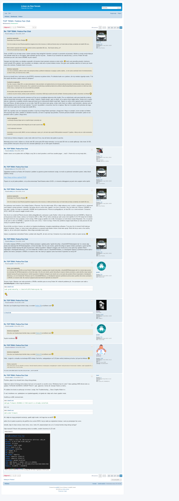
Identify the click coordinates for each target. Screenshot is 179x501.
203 (101, 274)
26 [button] (112, 28)
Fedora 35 (38, 305)
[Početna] (12, 6)
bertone (98, 311)
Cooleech (98, 355)
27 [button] (115, 28)
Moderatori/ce (14, 23)
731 (101, 156)
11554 (101, 314)
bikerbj (98, 153)
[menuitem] (9, 13)
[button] (100, 27)
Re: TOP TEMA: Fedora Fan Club (17, 31)
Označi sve (10, 286)
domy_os (98, 41)
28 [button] (118, 28)
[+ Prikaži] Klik (7, 312)
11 (101, 377)
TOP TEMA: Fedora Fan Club (16, 21)
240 (101, 44)
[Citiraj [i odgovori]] (92, 32)
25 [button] (109, 28)
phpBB (57, 487)
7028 (101, 358)
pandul (98, 272)
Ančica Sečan (65, 489)
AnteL (97, 375)
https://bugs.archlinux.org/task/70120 (15, 177)
